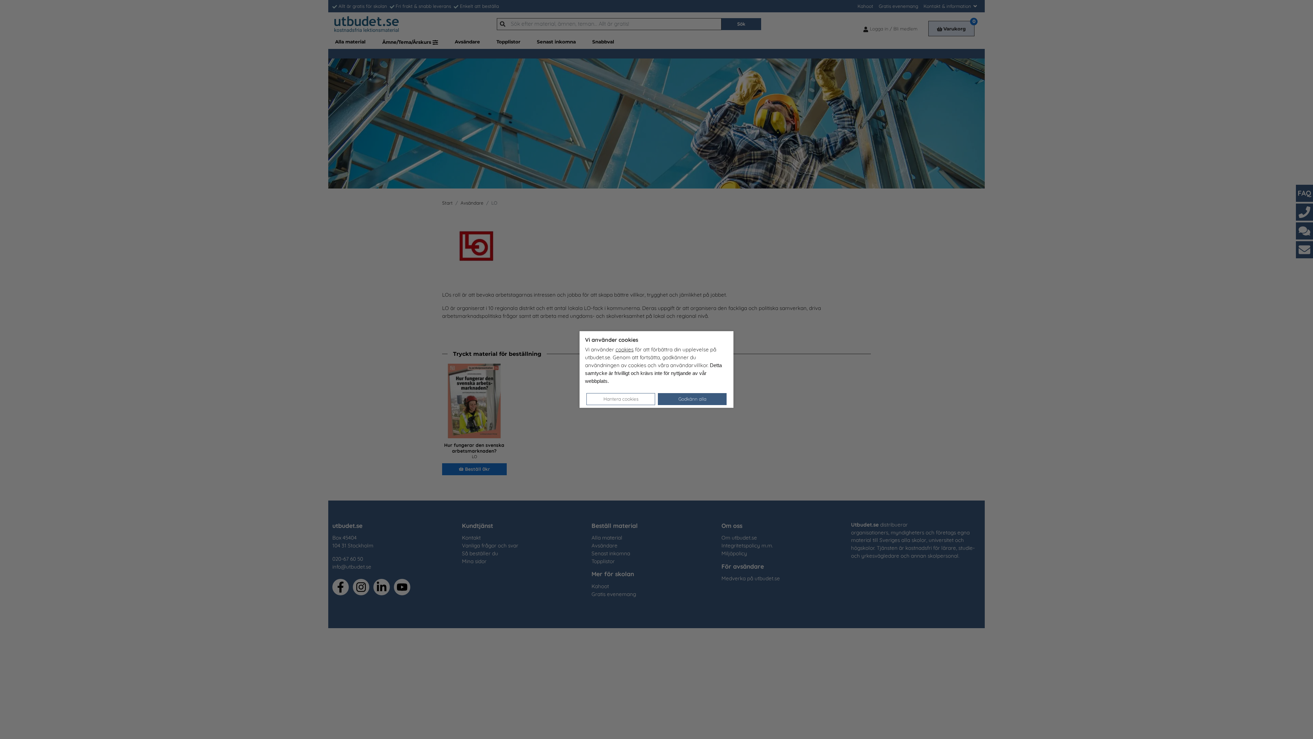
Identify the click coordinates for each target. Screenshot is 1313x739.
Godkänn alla (692, 399)
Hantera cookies (621, 399)
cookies (624, 349)
